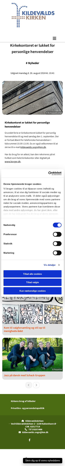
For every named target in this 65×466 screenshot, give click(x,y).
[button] (32, 38)
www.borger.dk (13, 161)
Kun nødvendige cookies (33, 290)
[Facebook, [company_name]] (29, 440)
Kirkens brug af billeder (23, 401)
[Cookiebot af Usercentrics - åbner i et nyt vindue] (48, 173)
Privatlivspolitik (21, 451)
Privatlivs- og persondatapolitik (27, 408)
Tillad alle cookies (32, 274)
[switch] (57, 234)
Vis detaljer (50, 265)
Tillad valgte (32, 282)
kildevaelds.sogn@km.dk (33, 147)
